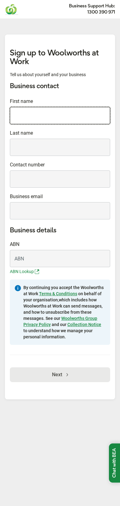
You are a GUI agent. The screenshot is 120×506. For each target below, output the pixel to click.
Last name (21, 133)
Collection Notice (84, 324)
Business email (26, 196)
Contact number (27, 165)
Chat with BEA (114, 463)
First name (21, 101)
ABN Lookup (22, 271)
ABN (14, 244)
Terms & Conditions (58, 293)
